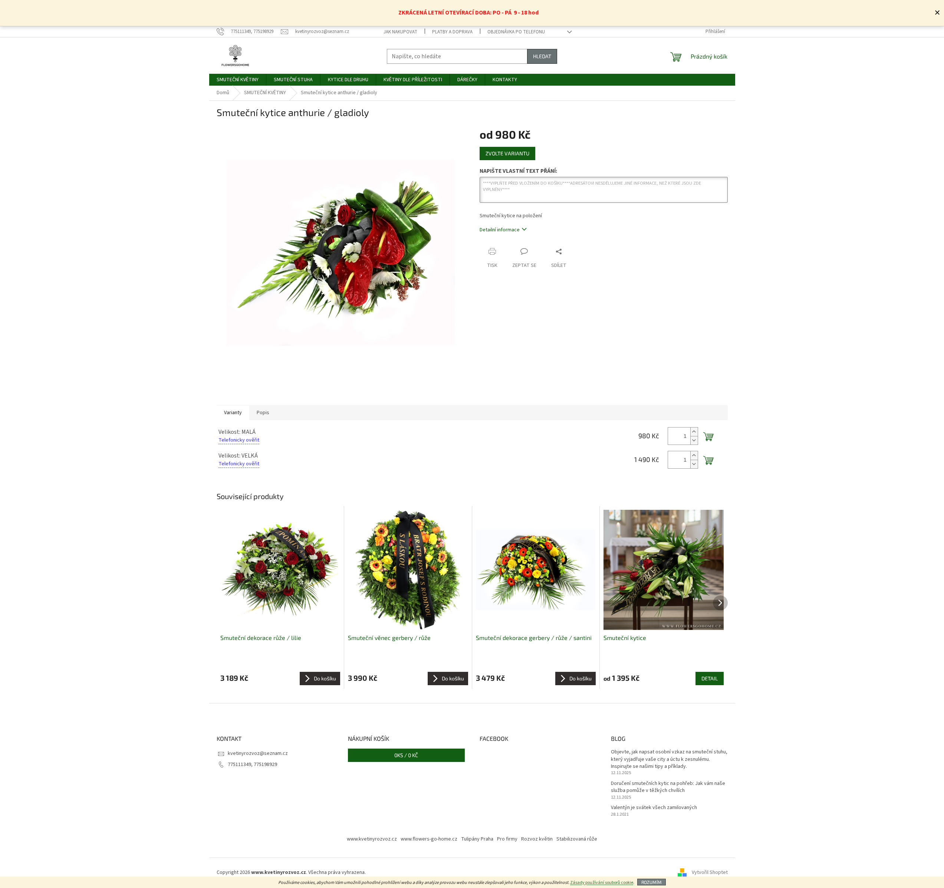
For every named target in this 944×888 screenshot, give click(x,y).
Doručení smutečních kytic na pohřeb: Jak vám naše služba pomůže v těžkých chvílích (668, 787)
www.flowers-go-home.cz (429, 839)
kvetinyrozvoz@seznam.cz (258, 753)
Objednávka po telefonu (516, 32)
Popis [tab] (263, 412)
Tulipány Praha (477, 839)
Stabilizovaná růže (576, 839)
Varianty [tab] (233, 412)
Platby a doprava (452, 32)
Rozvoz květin (537, 839)
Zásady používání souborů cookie (601, 882)
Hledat (542, 56)
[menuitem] (237, 80)
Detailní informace (500, 230)
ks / (406, 755)
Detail (709, 678)
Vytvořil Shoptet (710, 873)
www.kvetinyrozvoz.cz (372, 839)
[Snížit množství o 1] (694, 440)
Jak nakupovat (400, 32)
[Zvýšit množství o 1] (694, 432)
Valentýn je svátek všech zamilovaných (654, 807)
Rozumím (651, 882)
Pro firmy (507, 839)
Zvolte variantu (507, 153)
